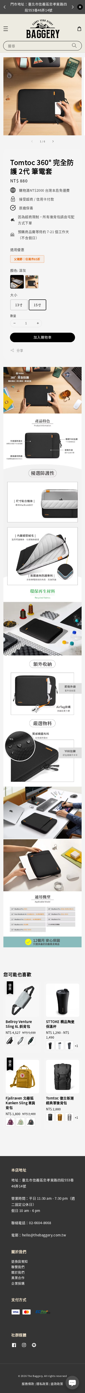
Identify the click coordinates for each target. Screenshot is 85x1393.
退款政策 (57, 1383)
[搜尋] (74, 45)
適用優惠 (17, 249)
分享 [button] (20, 350)
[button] (6, 29)
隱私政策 (42, 1383)
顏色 (18, 270)
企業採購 (17, 1283)
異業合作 (17, 1277)
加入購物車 (43, 337)
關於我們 (17, 1272)
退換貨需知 (19, 1261)
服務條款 (28, 1383)
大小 (13, 294)
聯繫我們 (17, 1266)
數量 (13, 315)
